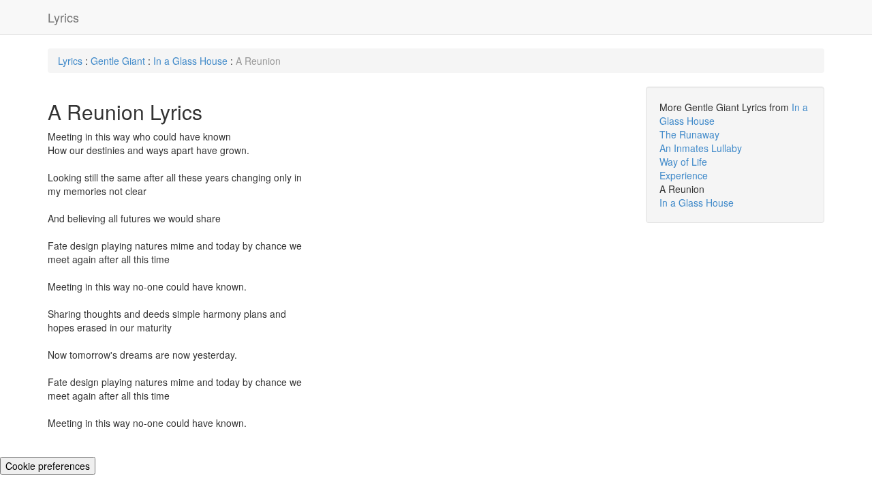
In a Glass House (191, 61)
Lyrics (63, 17)
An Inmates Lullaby (700, 148)
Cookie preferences (47, 466)
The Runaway (689, 134)
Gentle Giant (119, 61)
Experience (683, 175)
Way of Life (683, 161)
